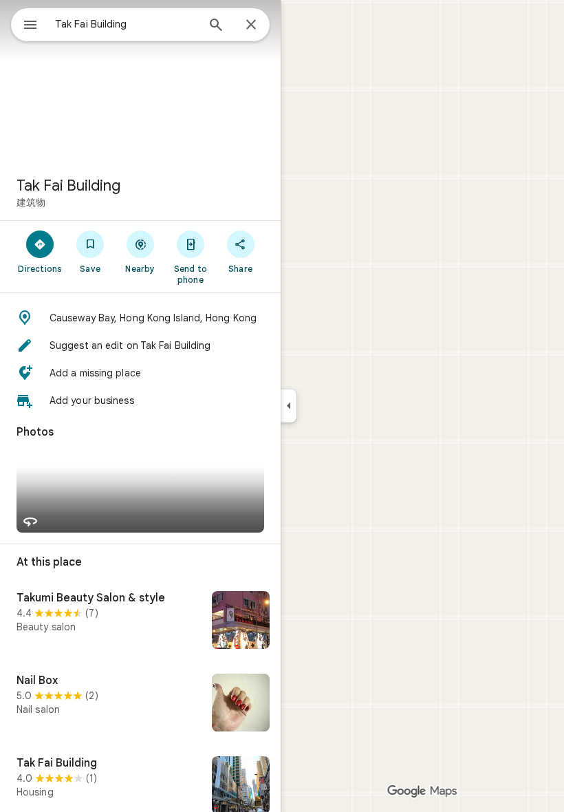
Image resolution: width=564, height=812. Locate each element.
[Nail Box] (140, 704)
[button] (140, 318)
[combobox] (126, 24)
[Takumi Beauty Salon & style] (140, 621)
